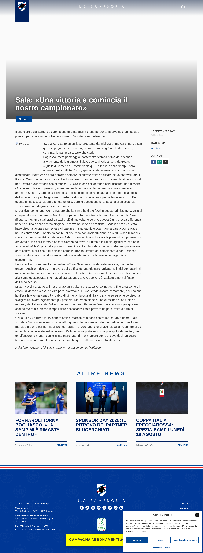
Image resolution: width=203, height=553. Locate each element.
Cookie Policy (157, 547)
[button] (197, 514)
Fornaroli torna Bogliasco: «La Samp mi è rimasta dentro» (37, 427)
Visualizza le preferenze (185, 540)
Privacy (168, 547)
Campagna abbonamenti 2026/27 (101, 540)
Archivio (155, 148)
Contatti (184, 503)
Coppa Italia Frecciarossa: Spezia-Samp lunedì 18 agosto (160, 427)
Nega (160, 540)
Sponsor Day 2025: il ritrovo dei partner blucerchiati (101, 425)
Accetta (137, 540)
